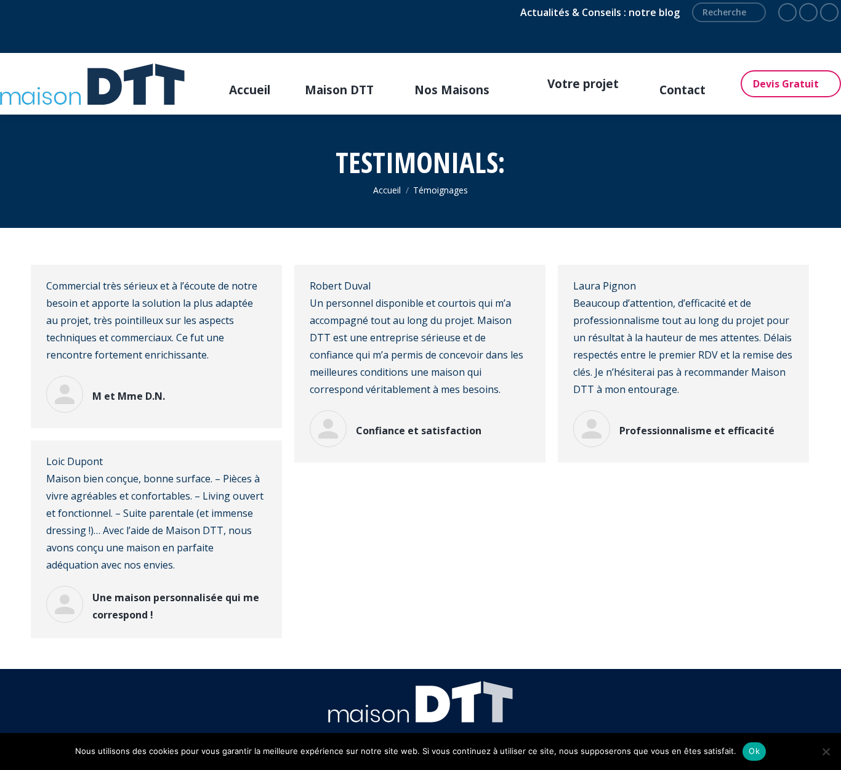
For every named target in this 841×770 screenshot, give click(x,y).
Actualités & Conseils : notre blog (600, 12)
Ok (754, 751)
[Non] (825, 751)
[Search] (752, 12)
